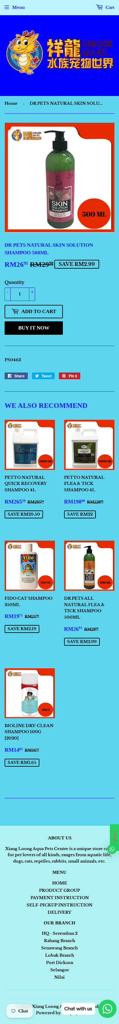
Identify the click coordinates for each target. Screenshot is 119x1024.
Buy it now (33, 328)
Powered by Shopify (57, 1012)
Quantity (14, 282)
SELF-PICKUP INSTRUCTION (59, 905)
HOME (59, 883)
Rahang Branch (59, 940)
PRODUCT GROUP (59, 890)
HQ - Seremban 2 (60, 933)
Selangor (59, 970)
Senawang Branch (59, 948)
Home (11, 103)
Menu (18, 7)
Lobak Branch (59, 955)
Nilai (59, 977)
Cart (109, 7)
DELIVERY (59, 912)
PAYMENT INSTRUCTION (60, 897)
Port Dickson (59, 962)
